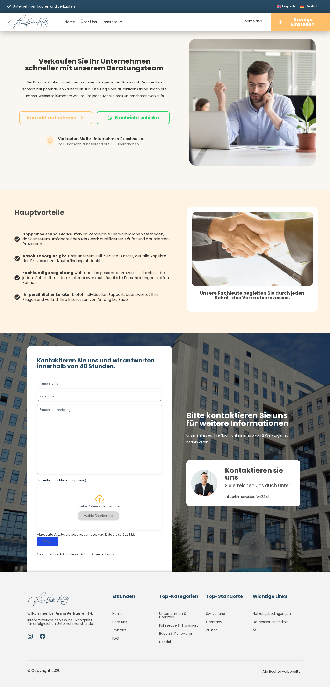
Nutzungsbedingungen (272, 613)
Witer (47, 541)
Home (70, 21)
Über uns (89, 21)
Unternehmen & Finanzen (173, 615)
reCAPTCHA (84, 554)
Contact (119, 630)
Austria (212, 630)
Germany (214, 621)
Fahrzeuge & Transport (178, 625)
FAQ (115, 638)
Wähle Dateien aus (98, 515)
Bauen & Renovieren (176, 633)
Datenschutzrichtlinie (271, 621)
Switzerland (215, 613)
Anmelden (253, 21)
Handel (165, 641)
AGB (256, 630)
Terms (109, 554)
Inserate (110, 21)
